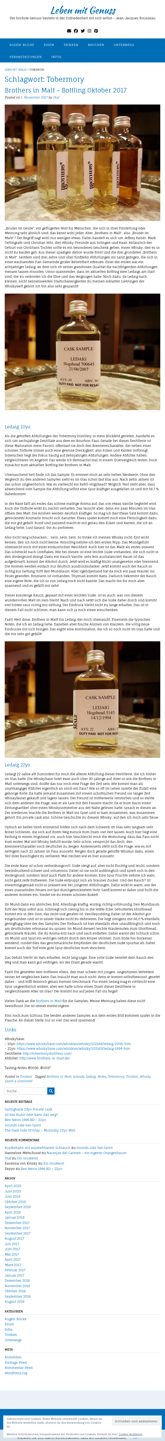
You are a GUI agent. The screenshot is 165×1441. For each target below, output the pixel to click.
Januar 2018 (14, 1217)
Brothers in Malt (49, 1001)
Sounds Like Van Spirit (23, 1125)
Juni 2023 (13, 1191)
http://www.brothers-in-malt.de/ (44, 1058)
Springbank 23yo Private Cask (28, 1109)
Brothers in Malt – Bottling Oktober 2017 (66, 90)
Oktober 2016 (15, 1291)
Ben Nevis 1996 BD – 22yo (25, 1120)
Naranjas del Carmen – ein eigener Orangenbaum (87, 1153)
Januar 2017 (14, 1275)
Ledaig (91, 1076)
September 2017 (18, 1233)
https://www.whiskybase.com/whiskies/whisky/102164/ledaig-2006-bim (74, 1044)
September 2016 (18, 1296)
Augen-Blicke (21, 45)
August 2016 (14, 1302)
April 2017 (13, 1259)
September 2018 (18, 1207)
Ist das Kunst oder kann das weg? (31, 1115)
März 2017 (13, 1265)
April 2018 (13, 1212)
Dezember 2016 (17, 1281)
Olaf (56, 97)
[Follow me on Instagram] (89, 30)
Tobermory (116, 1076)
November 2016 (17, 1286)
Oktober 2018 (15, 1202)
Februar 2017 (15, 1270)
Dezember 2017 (17, 1223)
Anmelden (13, 1357)
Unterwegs (124, 45)
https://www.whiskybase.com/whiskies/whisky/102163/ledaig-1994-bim (73, 1049)
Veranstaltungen (25, 57)
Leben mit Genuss (82, 10)
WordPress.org (16, 1373)
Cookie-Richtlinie (130, 1434)
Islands (78, 1076)
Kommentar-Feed (19, 1368)
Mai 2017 (12, 1254)
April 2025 (13, 1186)
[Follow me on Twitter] (83, 30)
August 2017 (14, 1238)
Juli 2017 (12, 1244)
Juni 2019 (12, 1196)
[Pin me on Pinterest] (96, 30)
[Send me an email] (69, 30)
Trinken (71, 45)
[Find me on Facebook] (76, 30)
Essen (49, 45)
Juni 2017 (12, 1249)
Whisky (145, 1076)
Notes (101, 1076)
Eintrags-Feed (16, 1363)
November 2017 (17, 1228)
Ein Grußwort (27, 1158)
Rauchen (96, 45)
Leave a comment (18, 1081)
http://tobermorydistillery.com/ (47, 1053)
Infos (56, 57)
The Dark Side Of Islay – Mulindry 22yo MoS (40, 1130)
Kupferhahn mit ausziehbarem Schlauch (37, 1148)
